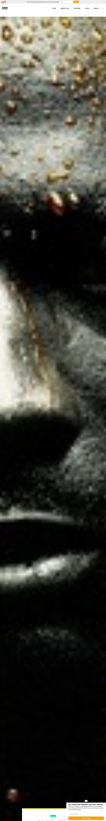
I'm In (76, 2)
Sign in (96, 8)
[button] (53, 2)
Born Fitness (5, 8)
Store (87, 8)
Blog (54, 8)
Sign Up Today (86, 818)
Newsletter (65, 8)
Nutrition (53, 815)
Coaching (77, 8)
